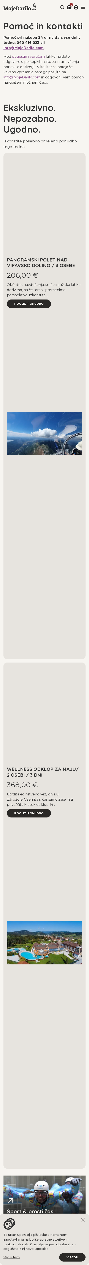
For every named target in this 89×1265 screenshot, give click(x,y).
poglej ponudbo (29, 303)
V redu (72, 1257)
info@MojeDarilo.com (23, 48)
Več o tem (11, 1257)
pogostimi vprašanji (28, 56)
